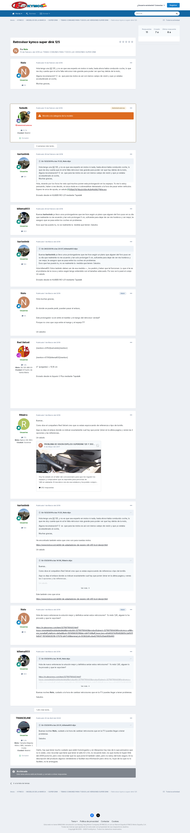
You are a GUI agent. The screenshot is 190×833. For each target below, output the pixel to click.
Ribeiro (23, 415)
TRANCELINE (23, 718)
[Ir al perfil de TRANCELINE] (24, 727)
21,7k (24, 130)
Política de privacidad (89, 821)
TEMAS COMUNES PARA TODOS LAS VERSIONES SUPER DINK (69, 52)
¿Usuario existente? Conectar (150, 5)
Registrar (173, 5)
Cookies (115, 821)
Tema (74, 821)
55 (24, 85)
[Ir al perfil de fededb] (24, 117)
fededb (23, 108)
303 (24, 231)
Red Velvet (23, 342)
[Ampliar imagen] (87, 189)
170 (24, 437)
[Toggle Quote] (40, 161)
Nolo (23, 62)
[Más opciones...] (131, 62)
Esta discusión (164, 13)
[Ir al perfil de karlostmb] (24, 163)
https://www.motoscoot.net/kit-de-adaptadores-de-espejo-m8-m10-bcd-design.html (72, 545)
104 (24, 177)
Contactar (105, 821)
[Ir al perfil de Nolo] (16, 51)
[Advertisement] (73, 31)
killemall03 (23, 208)
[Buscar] (177, 13)
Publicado (49, 63)
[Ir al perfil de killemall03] (24, 218)
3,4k (25, 740)
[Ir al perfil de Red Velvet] (24, 351)
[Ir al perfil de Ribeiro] (24, 424)
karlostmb (23, 154)
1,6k (24, 365)
